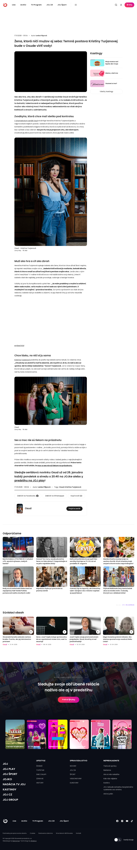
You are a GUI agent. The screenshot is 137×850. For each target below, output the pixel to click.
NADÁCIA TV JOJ (14, 784)
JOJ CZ (7, 794)
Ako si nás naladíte (111, 774)
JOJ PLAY (9, 769)
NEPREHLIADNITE (111, 760)
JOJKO (7, 779)
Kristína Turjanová (22, 360)
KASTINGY (9, 789)
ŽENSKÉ (39, 766)
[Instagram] (122, 821)
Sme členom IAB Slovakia (64, 833)
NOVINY (73, 766)
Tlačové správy (110, 766)
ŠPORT (72, 774)
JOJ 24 (49, 5)
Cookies (32, 833)
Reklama (107, 770)
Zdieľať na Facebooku (26, 496)
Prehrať (65, 699)
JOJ (5, 764)
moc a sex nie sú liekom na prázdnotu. (54, 465)
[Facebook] (117, 821)
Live (13, 5)
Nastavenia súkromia (45, 833)
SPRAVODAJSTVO (78, 760)
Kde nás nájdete (110, 778)
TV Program (36, 5)
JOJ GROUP (10, 800)
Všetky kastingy (106, 91)
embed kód (19, 345)
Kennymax (16, 841)
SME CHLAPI (41, 774)
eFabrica (33, 841)
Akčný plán (108, 794)
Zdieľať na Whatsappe (54, 496)
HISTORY (39, 783)
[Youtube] (127, 821)
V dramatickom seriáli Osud (26, 120)
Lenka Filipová (41, 36)
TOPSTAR (40, 770)
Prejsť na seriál (74, 508)
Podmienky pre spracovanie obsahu (15, 833)
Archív (23, 5)
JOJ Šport (62, 5)
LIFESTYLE (40, 760)
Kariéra (106, 783)
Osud (61, 487)
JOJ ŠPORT (10, 774)
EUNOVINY (74, 783)
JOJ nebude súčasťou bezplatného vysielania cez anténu (118, 788)
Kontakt (78, 833)
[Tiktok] (131, 821)
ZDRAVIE (39, 778)
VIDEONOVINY (76, 778)
